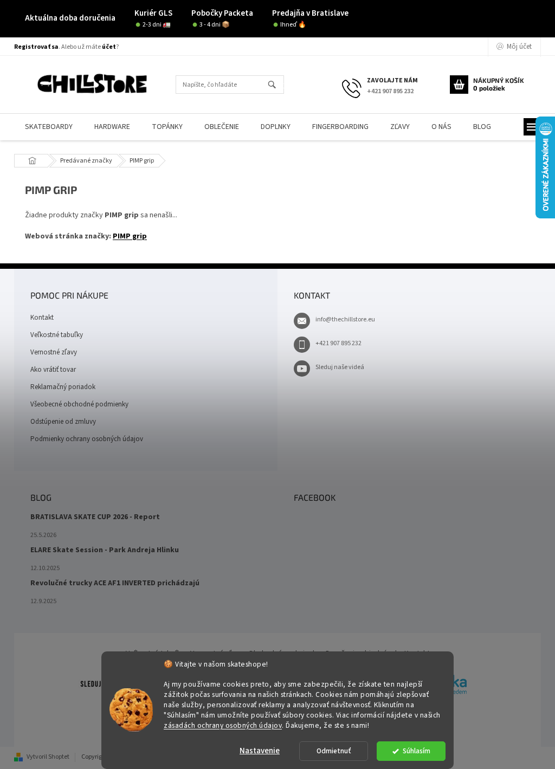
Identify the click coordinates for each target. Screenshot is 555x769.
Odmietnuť (334, 751)
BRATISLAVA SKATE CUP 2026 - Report (95, 517)
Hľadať (277, 85)
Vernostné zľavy (53, 352)
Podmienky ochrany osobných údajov (86, 439)
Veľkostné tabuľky (56, 335)
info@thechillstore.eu (345, 319)
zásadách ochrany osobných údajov (223, 725)
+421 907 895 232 (338, 343)
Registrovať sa (36, 46)
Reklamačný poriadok (62, 387)
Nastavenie (260, 751)
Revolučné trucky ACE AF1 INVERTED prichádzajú (114, 583)
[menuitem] (48, 127)
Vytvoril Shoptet (48, 756)
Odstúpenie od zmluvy (63, 421)
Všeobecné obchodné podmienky (79, 404)
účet (109, 46)
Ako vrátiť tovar (53, 369)
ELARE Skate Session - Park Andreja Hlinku (104, 550)
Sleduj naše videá (339, 367)
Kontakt (42, 317)
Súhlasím (416, 751)
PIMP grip (130, 236)
